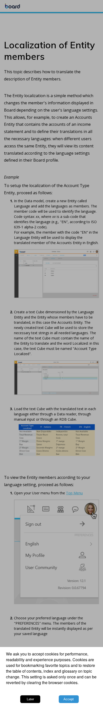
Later (30, 699)
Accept (69, 699)
